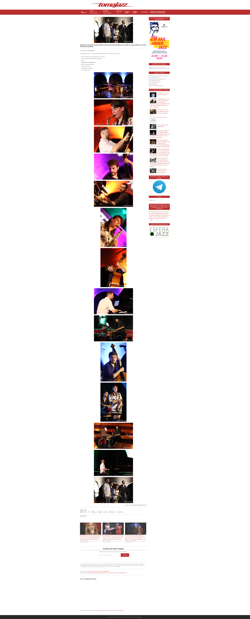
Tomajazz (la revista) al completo (105, 565)
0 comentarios (116, 566)
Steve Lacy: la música (162, 117)
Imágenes (89, 565)
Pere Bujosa (101, 566)
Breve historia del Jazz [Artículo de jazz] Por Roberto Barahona (162, 171)
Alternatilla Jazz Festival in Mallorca (124, 564)
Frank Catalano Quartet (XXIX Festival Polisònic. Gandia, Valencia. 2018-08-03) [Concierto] (107, 573)
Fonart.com (117, 53)
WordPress (139, 617)
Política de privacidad (113, 617)
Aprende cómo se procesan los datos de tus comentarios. (111, 610)
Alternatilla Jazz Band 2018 (128, 565)
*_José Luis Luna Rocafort (108, 564)
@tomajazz (154, 84)
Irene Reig (138, 565)
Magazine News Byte (128, 617)
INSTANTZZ (94, 565)
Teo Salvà (106, 566)
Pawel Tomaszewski (92, 566)
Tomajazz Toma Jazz (158, 85)
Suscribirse (125, 555)
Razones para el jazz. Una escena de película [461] (98, 571)
